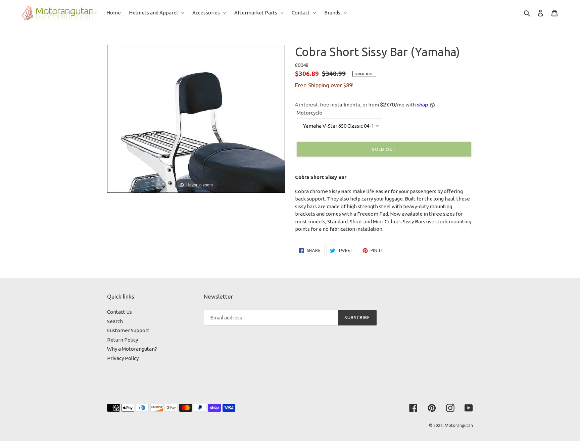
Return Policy (122, 340)
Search (115, 321)
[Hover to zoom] (196, 118)
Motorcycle (309, 113)
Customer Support (128, 330)
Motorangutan (459, 425)
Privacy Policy (123, 358)
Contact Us (119, 312)
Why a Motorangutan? (132, 349)
